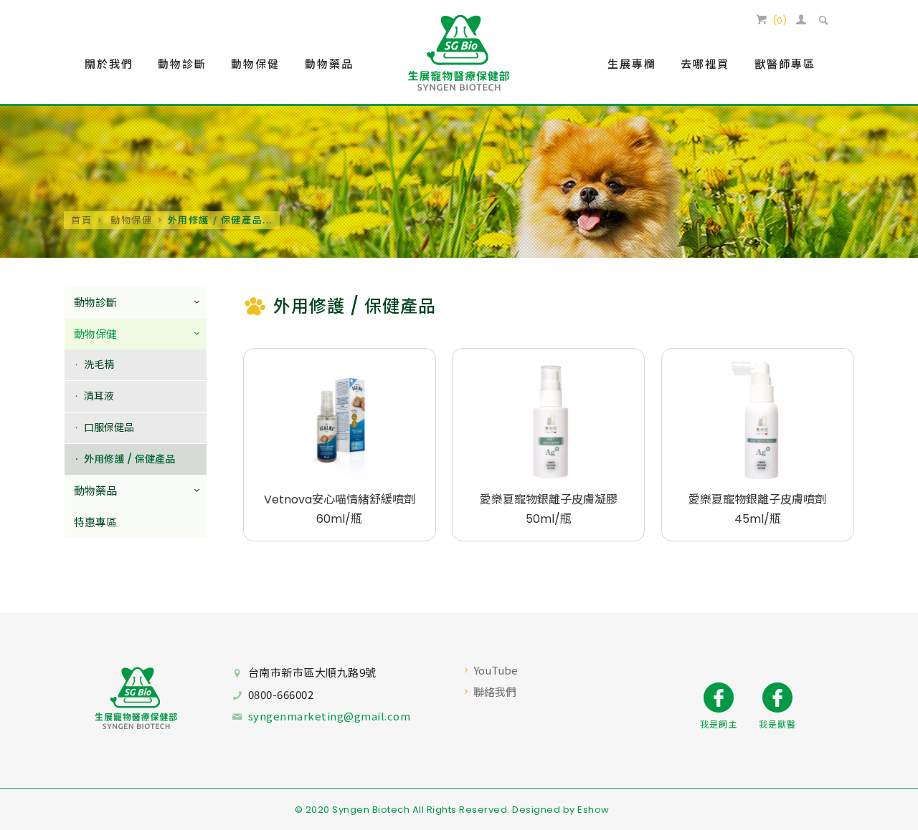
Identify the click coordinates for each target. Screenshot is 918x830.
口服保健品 (109, 427)
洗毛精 (99, 364)
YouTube (495, 669)
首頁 (81, 219)
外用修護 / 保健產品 (129, 459)
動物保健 (129, 219)
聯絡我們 (494, 691)
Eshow (593, 809)
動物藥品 (95, 490)
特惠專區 (95, 522)
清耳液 (99, 396)
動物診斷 (95, 302)
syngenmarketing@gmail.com (329, 715)
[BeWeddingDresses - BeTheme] (459, 52)
